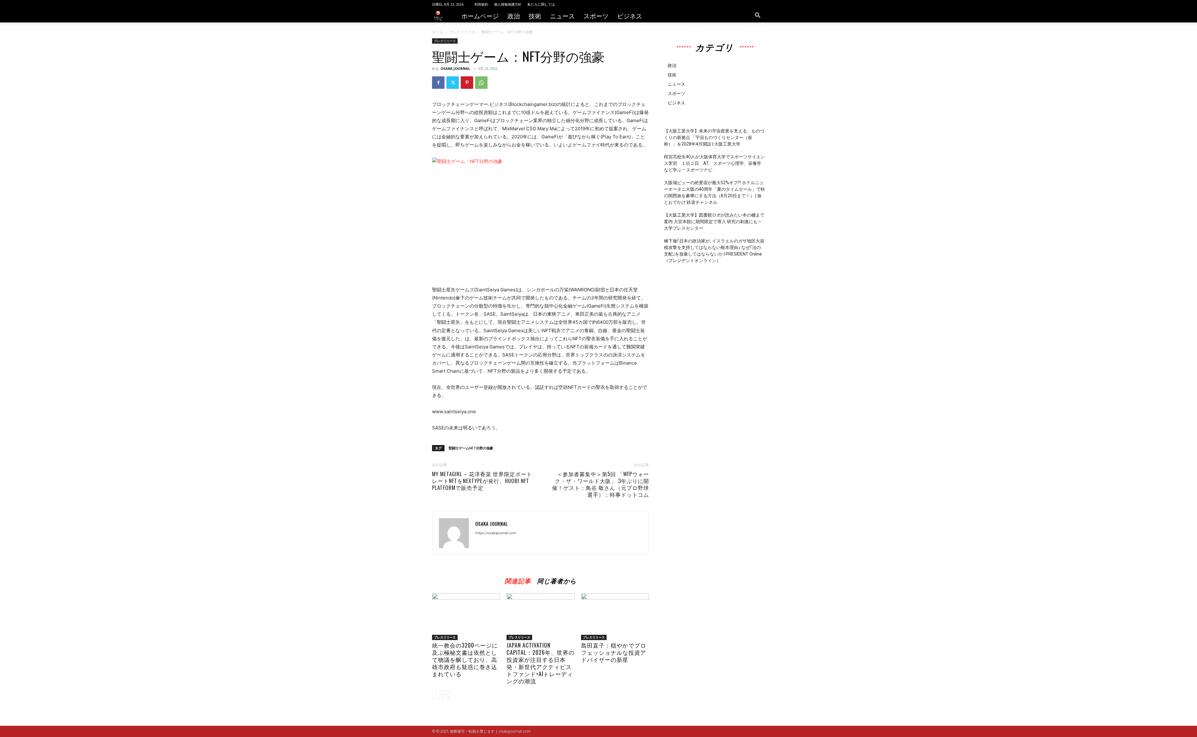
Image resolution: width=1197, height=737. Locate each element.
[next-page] (446, 694)
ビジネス (629, 15)
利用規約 (481, 4)
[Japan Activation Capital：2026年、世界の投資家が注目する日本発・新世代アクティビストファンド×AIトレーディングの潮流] (540, 616)
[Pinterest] (467, 82)
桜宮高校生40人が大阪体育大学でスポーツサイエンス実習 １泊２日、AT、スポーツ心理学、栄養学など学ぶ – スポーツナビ (714, 163)
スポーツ (596, 15)
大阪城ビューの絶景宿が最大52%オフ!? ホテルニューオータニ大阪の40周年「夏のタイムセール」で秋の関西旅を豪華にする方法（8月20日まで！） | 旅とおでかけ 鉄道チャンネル (714, 192)
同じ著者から (556, 580)
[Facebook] (438, 82)
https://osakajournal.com (495, 533)
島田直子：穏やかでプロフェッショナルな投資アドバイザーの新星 (613, 652)
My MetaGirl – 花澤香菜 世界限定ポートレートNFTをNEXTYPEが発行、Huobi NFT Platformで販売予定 (482, 481)
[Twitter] (452, 82)
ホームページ (480, 15)
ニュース (562, 15)
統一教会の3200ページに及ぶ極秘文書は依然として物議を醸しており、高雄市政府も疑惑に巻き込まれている (465, 659)
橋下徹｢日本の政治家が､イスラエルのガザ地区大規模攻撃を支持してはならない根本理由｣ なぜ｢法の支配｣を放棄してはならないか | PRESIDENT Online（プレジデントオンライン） (714, 250)
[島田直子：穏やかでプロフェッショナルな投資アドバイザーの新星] (615, 616)
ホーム (437, 32)
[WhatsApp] (481, 82)
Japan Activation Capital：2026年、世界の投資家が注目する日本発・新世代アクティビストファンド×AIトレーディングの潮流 (540, 663)
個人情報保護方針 (508, 4)
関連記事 (518, 580)
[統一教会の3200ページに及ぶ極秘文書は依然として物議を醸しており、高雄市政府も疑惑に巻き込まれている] (466, 616)
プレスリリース (462, 32)
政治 (513, 15)
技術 (535, 15)
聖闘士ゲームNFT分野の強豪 (471, 448)
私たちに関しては (541, 4)
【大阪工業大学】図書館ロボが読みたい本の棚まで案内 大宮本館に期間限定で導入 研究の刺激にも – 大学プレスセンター (714, 222)
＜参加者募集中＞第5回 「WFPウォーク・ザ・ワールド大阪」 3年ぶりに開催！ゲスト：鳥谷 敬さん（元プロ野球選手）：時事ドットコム (600, 484)
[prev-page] (436, 694)
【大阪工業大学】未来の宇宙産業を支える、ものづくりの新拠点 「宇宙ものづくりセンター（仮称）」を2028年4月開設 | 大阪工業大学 (714, 137)
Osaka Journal (455, 68)
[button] (757, 16)
